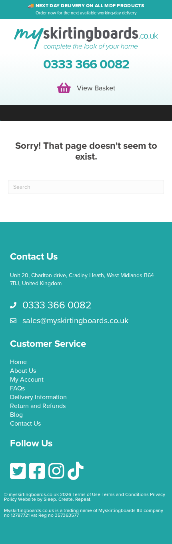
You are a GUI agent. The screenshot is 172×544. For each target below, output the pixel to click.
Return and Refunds (38, 406)
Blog (16, 415)
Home (18, 362)
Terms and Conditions (125, 494)
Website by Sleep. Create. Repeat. (55, 499)
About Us (23, 371)
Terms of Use (86, 494)
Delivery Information (38, 397)
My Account (27, 380)
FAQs (17, 388)
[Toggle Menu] (86, 113)
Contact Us (25, 424)
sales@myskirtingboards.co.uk (75, 321)
